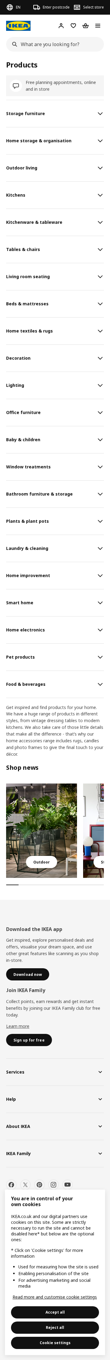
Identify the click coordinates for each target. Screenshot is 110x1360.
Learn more (17, 1026)
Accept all (55, 1312)
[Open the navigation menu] (98, 26)
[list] (55, 830)
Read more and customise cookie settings (55, 1297)
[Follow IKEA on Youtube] (67, 1185)
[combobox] (53, 44)
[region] (55, 1272)
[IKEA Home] (18, 26)
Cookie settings (55, 1342)
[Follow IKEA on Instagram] (53, 1185)
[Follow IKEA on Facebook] (11, 1185)
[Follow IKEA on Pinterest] (39, 1185)
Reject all (55, 1327)
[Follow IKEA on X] (25, 1185)
